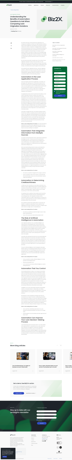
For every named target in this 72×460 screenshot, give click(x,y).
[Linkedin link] (44, 441)
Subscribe (42, 423)
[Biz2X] (9, 5)
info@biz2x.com (44, 438)
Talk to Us (60, 95)
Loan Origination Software (15, 14)
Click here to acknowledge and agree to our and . (60, 92)
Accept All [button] (4, 456)
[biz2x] (13, 435)
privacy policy (7, 454)
